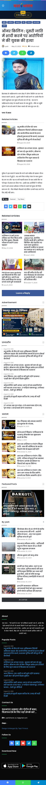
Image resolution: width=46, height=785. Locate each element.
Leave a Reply (23, 293)
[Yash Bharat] (23, 5)
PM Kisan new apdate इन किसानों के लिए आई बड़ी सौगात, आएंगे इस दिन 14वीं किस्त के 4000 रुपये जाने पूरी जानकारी (11, 277)
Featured (12, 199)
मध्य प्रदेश (36, 22)
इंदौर (4, 22)
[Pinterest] (15, 206)
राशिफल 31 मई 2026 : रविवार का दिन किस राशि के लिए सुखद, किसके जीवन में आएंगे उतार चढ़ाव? (12, 240)
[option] (23, 503)
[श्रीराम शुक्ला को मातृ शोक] (8, 558)
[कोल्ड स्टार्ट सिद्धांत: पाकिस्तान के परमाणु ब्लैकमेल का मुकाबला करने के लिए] (8, 435)
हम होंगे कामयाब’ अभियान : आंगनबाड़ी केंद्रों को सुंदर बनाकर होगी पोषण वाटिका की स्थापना (29, 588)
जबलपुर (18, 22)
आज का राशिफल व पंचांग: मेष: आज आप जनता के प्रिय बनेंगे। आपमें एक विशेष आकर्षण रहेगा (29, 473)
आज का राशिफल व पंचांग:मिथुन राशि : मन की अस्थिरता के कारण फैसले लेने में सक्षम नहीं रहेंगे (30, 446)
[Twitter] (14, 53)
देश (23, 22)
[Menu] (3, 6)
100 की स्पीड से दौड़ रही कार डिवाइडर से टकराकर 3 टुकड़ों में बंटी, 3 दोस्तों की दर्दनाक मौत (34, 276)
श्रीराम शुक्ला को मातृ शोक (28, 555)
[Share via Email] (29, 206)
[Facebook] (5, 53)
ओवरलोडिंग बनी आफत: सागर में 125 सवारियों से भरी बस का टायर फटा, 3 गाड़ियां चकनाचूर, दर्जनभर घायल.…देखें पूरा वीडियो (22, 510)
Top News (21, 199)
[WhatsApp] (22, 53)
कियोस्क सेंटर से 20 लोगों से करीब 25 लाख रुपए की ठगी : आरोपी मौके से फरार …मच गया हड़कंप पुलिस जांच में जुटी (30, 533)
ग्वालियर (10, 22)
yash (6, 46)
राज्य (4, 26)
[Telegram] (30, 53)
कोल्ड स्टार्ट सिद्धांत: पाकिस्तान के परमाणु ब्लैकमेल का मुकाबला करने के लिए (30, 435)
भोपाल (29, 22)
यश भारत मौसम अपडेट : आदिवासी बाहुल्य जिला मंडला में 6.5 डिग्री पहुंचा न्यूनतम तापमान (30, 546)
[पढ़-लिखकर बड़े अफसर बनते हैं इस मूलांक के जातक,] (8, 424)
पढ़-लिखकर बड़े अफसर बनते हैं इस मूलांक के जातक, (29, 422)
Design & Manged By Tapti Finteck (15, 728)
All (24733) (23, 600)
